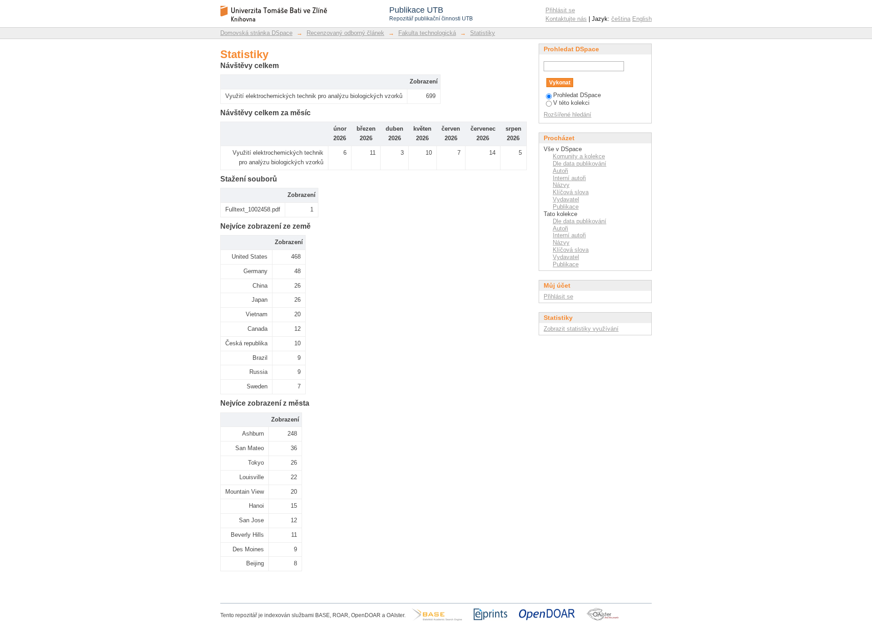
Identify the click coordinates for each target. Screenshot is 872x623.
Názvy (561, 185)
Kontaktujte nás (566, 18)
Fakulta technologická (427, 32)
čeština (620, 18)
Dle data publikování (579, 163)
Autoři (560, 170)
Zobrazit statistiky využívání (581, 328)
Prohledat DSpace (577, 95)
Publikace (566, 206)
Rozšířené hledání (567, 114)
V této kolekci (571, 102)
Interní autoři (569, 178)
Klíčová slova (571, 192)
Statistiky (482, 32)
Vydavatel (566, 199)
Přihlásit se (560, 10)
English (642, 18)
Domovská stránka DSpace (256, 32)
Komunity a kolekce (579, 156)
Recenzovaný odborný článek (345, 32)
